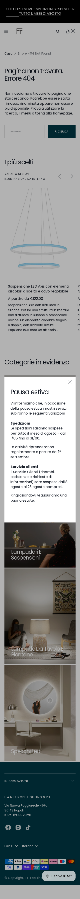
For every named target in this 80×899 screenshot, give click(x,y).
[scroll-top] (70, 889)
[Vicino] (69, 382)
